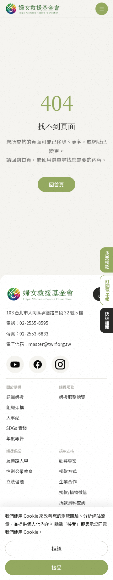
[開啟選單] (101, 9)
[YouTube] (15, 364)
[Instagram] (60, 364)
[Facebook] (37, 364)
